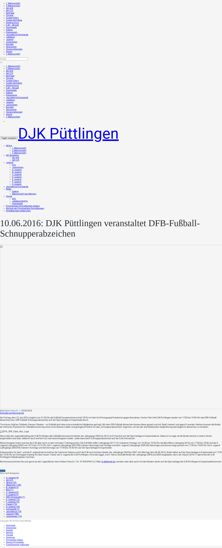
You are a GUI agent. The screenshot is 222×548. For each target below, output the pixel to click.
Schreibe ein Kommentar (12, 413)
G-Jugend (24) (13, 506)
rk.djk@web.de (108, 461)
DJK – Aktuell (12, 25)
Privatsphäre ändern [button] (14, 540)
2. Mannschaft (13, 54)
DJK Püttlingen (68, 133)
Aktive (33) (11, 482)
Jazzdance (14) (13, 511)
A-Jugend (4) (12, 478)
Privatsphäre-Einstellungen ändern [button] (23, 206)
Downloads (11, 27)
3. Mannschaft (13, 6)
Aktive (9, 145)
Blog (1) (9, 490)
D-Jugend (16, 177)
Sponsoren (11, 47)
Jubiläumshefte (20, 201)
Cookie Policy (12, 18)
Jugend (9, 39)
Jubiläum (10, 37)
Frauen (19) (11, 504)
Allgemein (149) (13, 485)
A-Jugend (16, 170)
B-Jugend (16, 172)
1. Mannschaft (13, 3)
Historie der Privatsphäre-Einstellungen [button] (25, 208)
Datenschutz (12, 22)
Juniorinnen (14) (14, 516)
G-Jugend (16, 184)
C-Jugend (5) (12, 492)
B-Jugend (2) (12, 487)
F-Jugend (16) (12, 502)
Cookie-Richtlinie (14, 20)
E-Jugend (16, 179)
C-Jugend (16, 174)
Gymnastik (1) (13, 509)
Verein (9, 51)
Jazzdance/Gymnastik (17, 34)
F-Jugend (16, 182)
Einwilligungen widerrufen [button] (18, 211)
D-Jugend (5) (12, 494)
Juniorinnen (11, 42)
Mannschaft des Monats (24, 194)
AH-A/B (9, 8)
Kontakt (10, 44)
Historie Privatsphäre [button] (15, 542)
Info (14, 165)
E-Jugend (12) (13, 499)
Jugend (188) (12, 514)
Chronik (9, 15)
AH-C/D (9, 10)
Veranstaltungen (14, 49)
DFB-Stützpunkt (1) (15, 497)
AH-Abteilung (12, 155)
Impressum (11, 32)
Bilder (8, 189)
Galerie (9, 30)
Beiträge (10, 13)
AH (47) (9, 480)
